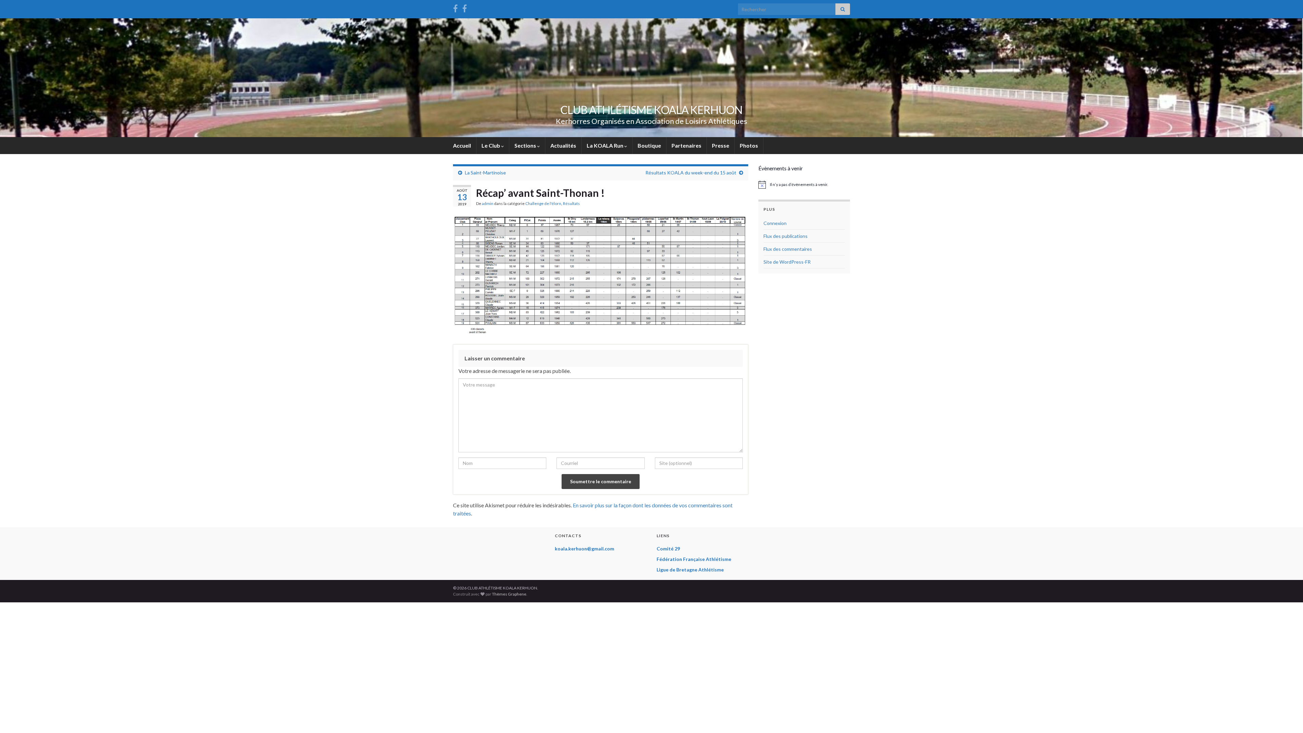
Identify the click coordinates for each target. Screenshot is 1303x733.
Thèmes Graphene (509, 594)
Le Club (491, 145)
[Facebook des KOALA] (455, 7)
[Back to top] (1287, 717)
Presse (720, 145)
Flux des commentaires (787, 249)
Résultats (571, 203)
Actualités (563, 145)
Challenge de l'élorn (543, 203)
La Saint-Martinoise (485, 172)
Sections (525, 145)
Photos (749, 145)
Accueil (462, 145)
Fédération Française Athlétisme (694, 559)
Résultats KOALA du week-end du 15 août (690, 172)
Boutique (649, 145)
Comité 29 (668, 548)
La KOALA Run (605, 145)
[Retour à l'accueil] (651, 77)
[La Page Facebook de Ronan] (464, 7)
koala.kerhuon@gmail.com (584, 548)
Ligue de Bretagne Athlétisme (690, 569)
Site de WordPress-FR (787, 262)
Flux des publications (785, 236)
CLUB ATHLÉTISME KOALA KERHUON (651, 109)
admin (487, 203)
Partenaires (686, 145)
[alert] (804, 185)
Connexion (775, 223)
